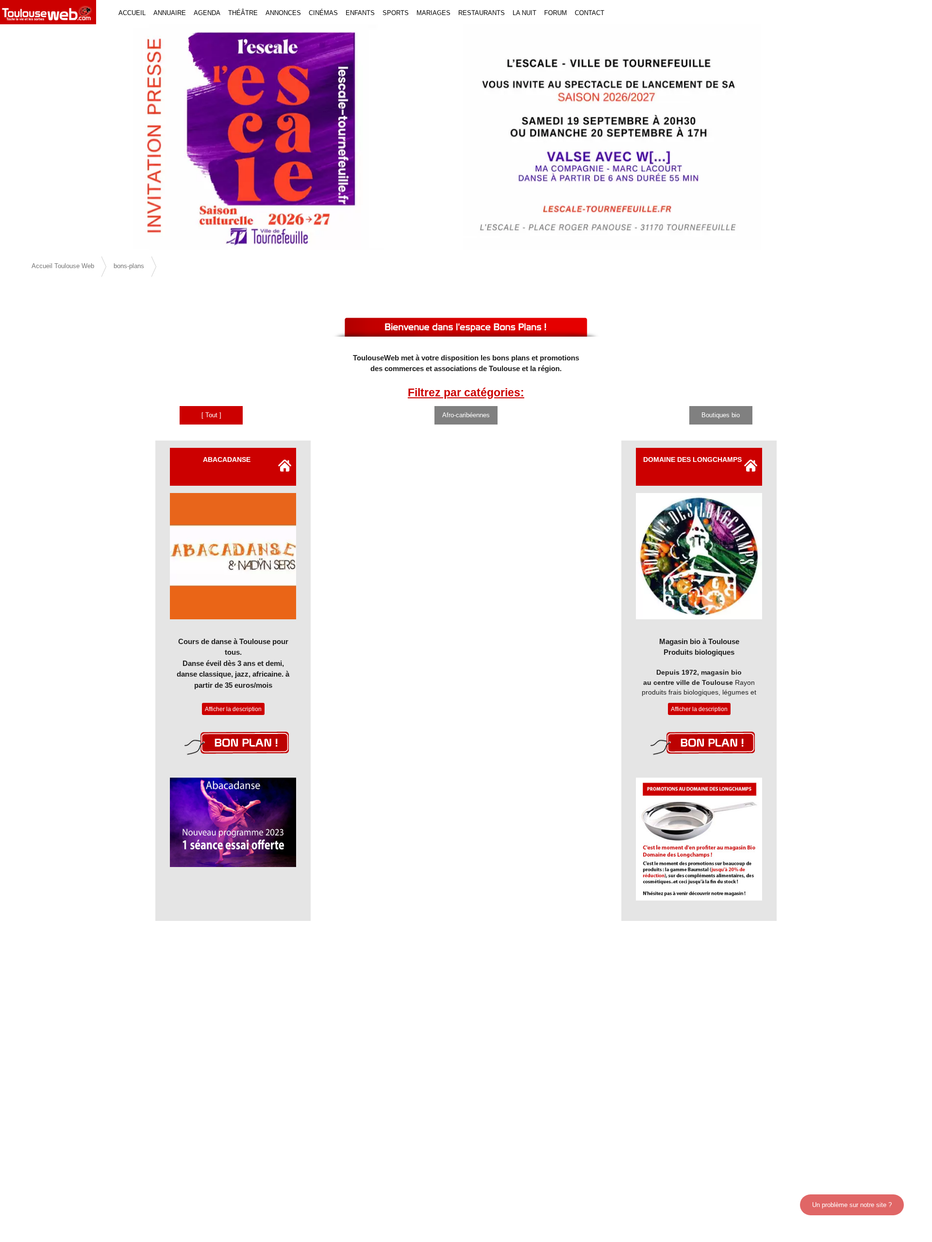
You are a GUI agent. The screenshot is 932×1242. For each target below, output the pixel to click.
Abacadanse (226, 459)
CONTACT (589, 13)
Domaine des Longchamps (692, 459)
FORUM (555, 13)
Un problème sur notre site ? (852, 1204)
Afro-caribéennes (466, 415)
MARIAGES (433, 13)
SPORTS (396, 13)
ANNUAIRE (169, 13)
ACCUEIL (132, 13)
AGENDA (207, 13)
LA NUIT (524, 13)
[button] (70, 137)
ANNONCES (283, 13)
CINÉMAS (323, 13)
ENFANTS (360, 13)
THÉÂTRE (243, 13)
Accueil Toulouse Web (63, 266)
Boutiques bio (720, 415)
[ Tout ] (211, 415)
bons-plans (129, 266)
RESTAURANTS (481, 13)
